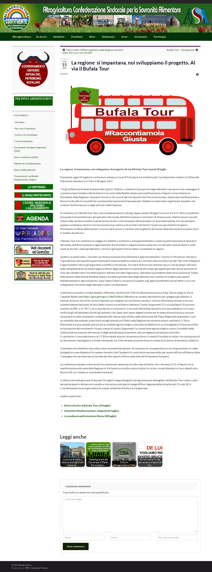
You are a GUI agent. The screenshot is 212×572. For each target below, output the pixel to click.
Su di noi (41, 36)
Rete (92, 36)
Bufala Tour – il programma (180, 49)
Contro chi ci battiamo (25, 134)
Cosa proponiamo (23, 141)
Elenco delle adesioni (25, 169)
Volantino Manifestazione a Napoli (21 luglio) (91, 410)
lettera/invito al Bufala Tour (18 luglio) (87, 405)
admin (65, 73)
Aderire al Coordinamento (27, 163)
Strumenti (140, 36)
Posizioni (77, 36)
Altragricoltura (21, 36)
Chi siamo (19, 122)
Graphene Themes (39, 568)
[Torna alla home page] (106, 18)
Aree (124, 36)
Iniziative (59, 36)
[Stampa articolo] (197, 74)
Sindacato (108, 36)
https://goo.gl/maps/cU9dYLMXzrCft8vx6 (108, 296)
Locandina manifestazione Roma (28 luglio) (90, 416)
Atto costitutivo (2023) (26, 157)
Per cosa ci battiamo (24, 128)
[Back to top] (204, 564)
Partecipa (160, 36)
